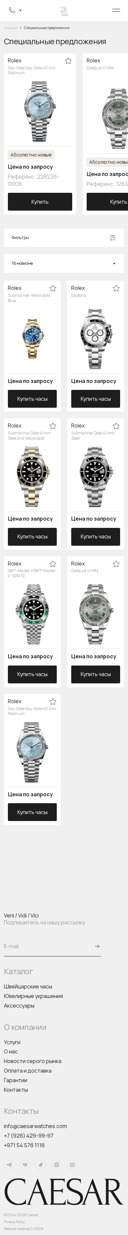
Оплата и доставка (28, 1070)
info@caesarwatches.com (35, 1126)
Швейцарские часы (28, 986)
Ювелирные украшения (33, 996)
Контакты (16, 1089)
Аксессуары (19, 1005)
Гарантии (15, 1080)
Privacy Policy (14, 1221)
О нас (11, 1051)
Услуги (12, 1042)
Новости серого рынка (32, 1061)
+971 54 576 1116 (24, 1145)
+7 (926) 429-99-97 (28, 1135)
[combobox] (64, 263)
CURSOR (36, 1228)
